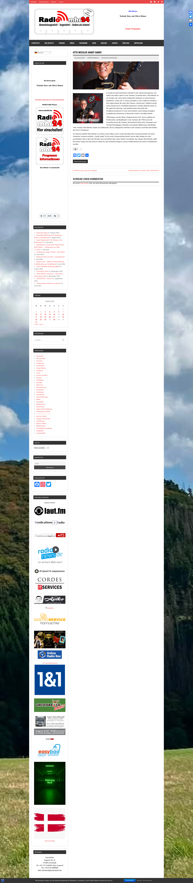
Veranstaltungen (44, 2)
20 (50, 317)
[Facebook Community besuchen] (154, 2)
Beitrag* (53, 2)
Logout (61, 2)
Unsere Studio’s (42, 375)
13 (50, 314)
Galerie (39, 378)
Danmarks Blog (41, 233)
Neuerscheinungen (80, 161)
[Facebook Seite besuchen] (151, 2)
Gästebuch (40, 392)
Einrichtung (40, 421)
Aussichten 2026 (42, 271)
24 (36, 319)
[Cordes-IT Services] (49, 590)
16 (63, 314)
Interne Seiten (41, 416)
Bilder (38, 399)
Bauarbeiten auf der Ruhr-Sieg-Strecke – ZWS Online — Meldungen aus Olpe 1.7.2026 (49, 247)
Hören (72, 43)
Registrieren (40, 404)
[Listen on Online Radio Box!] (50, 658)
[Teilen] (191, 24)
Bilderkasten (40, 426)
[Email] (191, 20)
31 (36, 322)
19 (45, 317)
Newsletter (40, 394)
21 (54, 317)
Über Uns (126, 43)
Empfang (39, 370)
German (40, 53)
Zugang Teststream (43, 419)
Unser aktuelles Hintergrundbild (47, 266)
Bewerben (40, 390)
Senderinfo (40, 366)
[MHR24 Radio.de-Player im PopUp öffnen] (50, 134)
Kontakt (104, 43)
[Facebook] (191, 12)
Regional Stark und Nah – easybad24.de (50, 257)
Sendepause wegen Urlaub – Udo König (50, 252)
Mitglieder (40, 431)
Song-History (41, 368)
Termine (62, 43)
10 (36, 314)
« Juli (36, 324)
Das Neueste (49, 43)
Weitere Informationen (144, 880)
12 (45, 314)
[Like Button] (75, 149)
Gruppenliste (41, 433)
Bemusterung (41, 387)
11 (41, 314)
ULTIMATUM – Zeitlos (44, 278)
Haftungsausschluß (43, 411)
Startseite (36, 43)
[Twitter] (191, 16)
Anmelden (33, 2)
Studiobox (40, 380)
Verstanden (129, 880)
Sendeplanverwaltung (44, 428)
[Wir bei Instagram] (162, 2)
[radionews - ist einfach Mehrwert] (49, 566)
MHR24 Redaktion (93, 57)
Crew (94, 43)
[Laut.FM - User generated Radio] (49, 515)
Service (115, 43)
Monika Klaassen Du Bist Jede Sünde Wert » (144, 170)
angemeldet (84, 183)
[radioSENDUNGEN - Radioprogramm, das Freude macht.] (49, 535)
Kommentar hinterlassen (109, 57)
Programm (83, 43)
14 (54, 314)
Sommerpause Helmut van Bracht (48, 283)
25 (41, 319)
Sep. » (41, 324)
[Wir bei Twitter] (158, 2)
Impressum (138, 43)
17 (36, 317)
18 (41, 317)
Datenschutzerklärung (44, 409)
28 (54, 319)
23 (63, 317)
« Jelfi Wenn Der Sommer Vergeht (84, 170)
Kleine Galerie (41, 423)
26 (45, 319)
